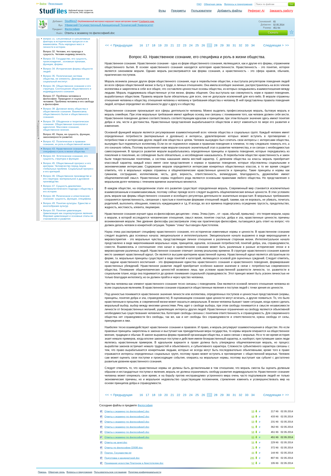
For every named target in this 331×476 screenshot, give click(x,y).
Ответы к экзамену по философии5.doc (126, 432)
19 (160, 45)
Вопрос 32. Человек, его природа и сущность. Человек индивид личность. (64, 53)
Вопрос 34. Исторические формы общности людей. (68, 70)
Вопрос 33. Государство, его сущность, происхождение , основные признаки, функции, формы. (65, 61)
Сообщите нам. (146, 21)
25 (197, 45)
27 (209, 45)
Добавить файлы (229, 10)
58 (253, 432)
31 (234, 45)
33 (246, 45)
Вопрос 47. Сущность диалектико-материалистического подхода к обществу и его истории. (68, 189)
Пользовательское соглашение (110, 472)
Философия (72, 29)
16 (141, 45)
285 (252, 458)
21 (172, 45)
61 (253, 426)
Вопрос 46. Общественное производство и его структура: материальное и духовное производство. (67, 179)
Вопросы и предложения (238, 4)
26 (203, 45)
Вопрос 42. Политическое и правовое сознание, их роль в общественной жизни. (67, 143)
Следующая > (273, 45)
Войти (43, 3)
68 (253, 416)
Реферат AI (256, 10)
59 (253, 411)
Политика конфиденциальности (144, 472)
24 (191, 45)
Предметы (178, 10)
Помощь (42, 472)
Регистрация (55, 3)
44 (253, 452)
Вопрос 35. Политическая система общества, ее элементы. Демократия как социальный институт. (66, 79)
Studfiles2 (71, 21)
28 (215, 45)
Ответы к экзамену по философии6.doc (126, 437)
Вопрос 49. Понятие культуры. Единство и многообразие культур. (67, 204)
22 (178, 45)
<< (107, 45)
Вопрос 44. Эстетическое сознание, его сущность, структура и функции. (65, 157)
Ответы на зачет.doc (115, 442)
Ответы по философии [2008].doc (123, 447)
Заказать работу (281, 10)
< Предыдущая (121, 45)
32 (240, 45)
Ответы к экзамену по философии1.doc (126, 411)
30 (228, 45)
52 (253, 463)
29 (222, 45)
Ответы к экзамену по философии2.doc (126, 416)
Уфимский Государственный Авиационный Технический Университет (109, 25)
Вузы (162, 10)
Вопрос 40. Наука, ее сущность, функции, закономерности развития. (66, 135)
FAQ (199, 4)
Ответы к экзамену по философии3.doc (126, 421)
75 (253, 447)
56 (253, 442)
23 (184, 45)
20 (166, 45)
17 (147, 45)
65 (253, 437)
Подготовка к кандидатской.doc (122, 458)
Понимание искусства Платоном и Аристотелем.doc (133, 463)
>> (287, 45)
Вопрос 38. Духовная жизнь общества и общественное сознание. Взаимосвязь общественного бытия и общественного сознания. (65, 112)
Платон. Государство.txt (117, 452)
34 (253, 45)
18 (153, 45)
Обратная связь (213, 4)
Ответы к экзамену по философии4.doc (126, 426)
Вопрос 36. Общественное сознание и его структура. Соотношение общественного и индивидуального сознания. (67, 89)
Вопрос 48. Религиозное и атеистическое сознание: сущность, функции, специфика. (67, 197)
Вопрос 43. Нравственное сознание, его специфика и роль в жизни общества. (65, 150)
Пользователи (201, 10)
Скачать (273, 32)
